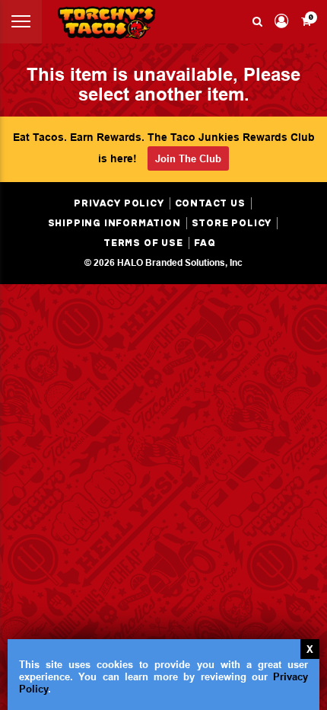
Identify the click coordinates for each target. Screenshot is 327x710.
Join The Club (188, 158)
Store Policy (232, 223)
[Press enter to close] (309, 649)
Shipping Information (114, 223)
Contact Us (210, 203)
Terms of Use (143, 243)
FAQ (205, 243)
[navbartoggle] (21, 21)
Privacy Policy (119, 203)
